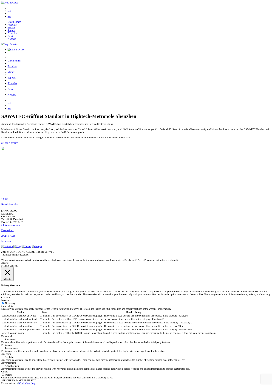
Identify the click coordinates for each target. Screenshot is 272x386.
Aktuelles (12, 33)
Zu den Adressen (9, 143)
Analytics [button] (6, 354)
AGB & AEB (8, 235)
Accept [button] (4, 262)
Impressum (6, 241)
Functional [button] (6, 336)
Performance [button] (7, 345)
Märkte (11, 27)
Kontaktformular (9, 204)
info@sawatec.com (10, 225)
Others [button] (4, 371)
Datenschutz (7, 230)
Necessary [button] (6, 300)
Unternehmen (14, 21)
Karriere (12, 36)
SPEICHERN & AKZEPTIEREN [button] (18, 380)
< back (4, 198)
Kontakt (12, 39)
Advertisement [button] (8, 362)
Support (11, 30)
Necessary (10, 303)
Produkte (12, 24)
